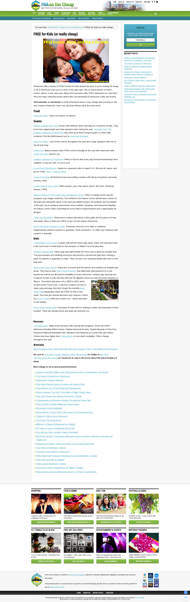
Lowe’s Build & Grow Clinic (46, 186)
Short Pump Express (66, 271)
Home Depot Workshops (45, 168)
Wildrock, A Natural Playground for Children (55, 424)
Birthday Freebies (143, 561)
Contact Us (130, 2)
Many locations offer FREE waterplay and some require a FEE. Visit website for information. (76, 349)
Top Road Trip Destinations (48, 420)
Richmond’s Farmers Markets (49, 380)
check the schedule (79, 136)
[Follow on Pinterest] (154, 2)
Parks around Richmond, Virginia (51, 464)
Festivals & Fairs (143, 522)
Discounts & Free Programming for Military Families (59, 468)
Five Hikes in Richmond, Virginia (50, 448)
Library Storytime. (42, 177)
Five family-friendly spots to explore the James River (60, 384)
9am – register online (56, 172)
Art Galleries (78, 561)
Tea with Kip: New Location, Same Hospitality (57, 432)
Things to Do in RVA (45, 561)
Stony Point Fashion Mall (45, 307)
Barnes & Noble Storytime (46, 126)
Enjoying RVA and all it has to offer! (68, 5)
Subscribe (147, 2)
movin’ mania (43, 298)
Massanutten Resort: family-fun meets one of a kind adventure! (65, 444)
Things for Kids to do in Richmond (51, 416)
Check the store (41, 154)
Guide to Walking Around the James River (139, 86)
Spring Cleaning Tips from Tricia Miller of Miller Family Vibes (63, 392)
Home (114, 2)
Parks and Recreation (43, 217)
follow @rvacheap (78, 354)
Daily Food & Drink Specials (78, 522)
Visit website (67, 336)
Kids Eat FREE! (41, 116)
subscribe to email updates (56, 354)
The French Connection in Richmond (53, 376)
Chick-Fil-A (39, 150)
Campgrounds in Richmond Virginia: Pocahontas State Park (63, 400)
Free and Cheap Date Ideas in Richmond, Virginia (58, 396)
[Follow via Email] (157, 2)
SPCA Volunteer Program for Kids (49, 226)
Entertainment (110, 561)
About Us (121, 2)
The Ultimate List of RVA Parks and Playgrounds (58, 388)
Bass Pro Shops (41, 141)
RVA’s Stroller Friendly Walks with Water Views (57, 404)
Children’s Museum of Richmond (48, 159)
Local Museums (41, 326)
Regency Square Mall (43, 252)
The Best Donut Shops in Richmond (52, 452)
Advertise (138, 2)
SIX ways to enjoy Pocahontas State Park (55, 428)
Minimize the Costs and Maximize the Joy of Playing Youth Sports (66, 472)
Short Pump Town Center (45, 267)
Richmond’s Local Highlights (49, 408)
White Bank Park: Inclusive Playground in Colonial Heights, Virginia (66, 456)
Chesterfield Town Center (45, 243)
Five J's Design (139, 597)
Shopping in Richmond (45, 522)
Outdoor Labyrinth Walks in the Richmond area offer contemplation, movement (72, 372)
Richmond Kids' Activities (110, 522)
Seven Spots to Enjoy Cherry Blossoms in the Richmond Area (64, 412)
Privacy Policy (98, 593)
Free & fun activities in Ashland (50, 460)
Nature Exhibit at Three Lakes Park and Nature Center (58, 195)
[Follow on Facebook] (152, 2)
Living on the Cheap (76, 575)
